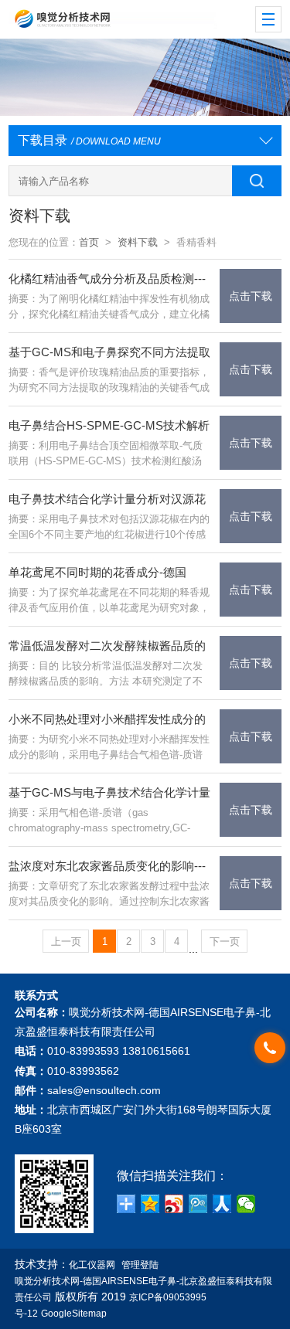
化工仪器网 (92, 1264)
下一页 (225, 941)
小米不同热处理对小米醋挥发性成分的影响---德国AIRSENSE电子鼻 (107, 720)
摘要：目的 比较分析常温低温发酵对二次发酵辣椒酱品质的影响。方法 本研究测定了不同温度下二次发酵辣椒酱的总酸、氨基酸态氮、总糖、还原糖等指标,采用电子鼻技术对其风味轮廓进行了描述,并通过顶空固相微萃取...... (106, 674)
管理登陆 (140, 1264)
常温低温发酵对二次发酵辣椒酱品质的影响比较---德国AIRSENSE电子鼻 (107, 647)
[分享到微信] (246, 1204)
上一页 (66, 941)
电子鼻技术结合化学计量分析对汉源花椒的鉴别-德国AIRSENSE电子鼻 (107, 500)
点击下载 (250, 296)
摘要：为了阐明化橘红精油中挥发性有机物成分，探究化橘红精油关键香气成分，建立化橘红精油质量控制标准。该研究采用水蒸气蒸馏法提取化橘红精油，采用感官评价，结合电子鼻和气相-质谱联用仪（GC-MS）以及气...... (109, 307)
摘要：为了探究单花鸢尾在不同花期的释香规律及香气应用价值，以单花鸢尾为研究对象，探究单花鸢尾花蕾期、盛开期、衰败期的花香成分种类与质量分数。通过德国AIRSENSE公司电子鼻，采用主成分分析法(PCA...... (110, 601)
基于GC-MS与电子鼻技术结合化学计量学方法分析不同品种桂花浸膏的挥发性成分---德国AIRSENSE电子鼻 (109, 794)
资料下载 (138, 242)
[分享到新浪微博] (174, 1204)
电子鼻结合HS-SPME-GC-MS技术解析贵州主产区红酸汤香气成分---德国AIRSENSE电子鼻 (109, 427)
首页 (89, 242)
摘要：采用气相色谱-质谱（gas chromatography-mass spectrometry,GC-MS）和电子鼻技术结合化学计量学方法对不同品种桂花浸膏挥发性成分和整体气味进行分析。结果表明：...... (109, 821)
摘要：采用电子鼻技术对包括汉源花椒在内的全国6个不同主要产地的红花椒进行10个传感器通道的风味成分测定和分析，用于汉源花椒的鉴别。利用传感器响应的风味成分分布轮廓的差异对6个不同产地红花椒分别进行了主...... (109, 527)
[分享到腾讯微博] (198, 1204)
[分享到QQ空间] (150, 1204)
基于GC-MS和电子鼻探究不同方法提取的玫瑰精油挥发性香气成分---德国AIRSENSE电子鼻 (109, 353)
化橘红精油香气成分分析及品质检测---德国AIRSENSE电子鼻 (107, 280)
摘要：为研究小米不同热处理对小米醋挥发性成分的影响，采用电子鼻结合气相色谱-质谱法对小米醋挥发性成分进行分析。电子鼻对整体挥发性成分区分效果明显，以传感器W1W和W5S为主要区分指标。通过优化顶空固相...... (109, 748)
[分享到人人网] (222, 1204)
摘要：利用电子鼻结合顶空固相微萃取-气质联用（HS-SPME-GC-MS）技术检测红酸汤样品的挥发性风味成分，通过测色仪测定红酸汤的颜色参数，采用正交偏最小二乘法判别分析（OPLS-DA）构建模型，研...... (109, 454)
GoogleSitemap (74, 1313)
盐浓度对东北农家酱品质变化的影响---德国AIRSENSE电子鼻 (107, 867)
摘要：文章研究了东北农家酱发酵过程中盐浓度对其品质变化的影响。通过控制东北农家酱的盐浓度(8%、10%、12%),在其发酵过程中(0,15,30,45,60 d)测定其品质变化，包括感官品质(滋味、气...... (109, 894)
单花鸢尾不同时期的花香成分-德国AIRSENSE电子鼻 (97, 574)
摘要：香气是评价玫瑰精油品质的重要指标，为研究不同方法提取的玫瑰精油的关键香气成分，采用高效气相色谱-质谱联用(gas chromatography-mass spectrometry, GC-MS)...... (109, 381)
